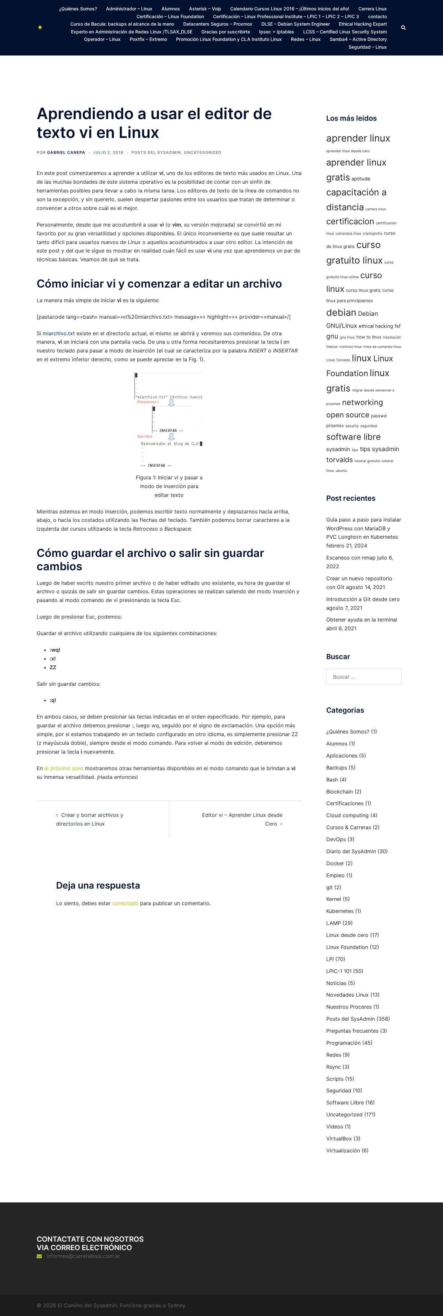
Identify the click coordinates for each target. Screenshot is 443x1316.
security (352, 426)
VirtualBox (339, 1138)
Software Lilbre (345, 1102)
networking (362, 402)
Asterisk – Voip (205, 8)
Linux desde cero (347, 935)
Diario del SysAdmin (351, 851)
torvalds (339, 459)
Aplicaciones (341, 755)
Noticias (336, 983)
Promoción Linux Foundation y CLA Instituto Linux (229, 39)
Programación (343, 1042)
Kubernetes (339, 911)
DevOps (336, 839)
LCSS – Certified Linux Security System (345, 31)
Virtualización (343, 1150)
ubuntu (341, 471)
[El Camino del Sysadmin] (40, 27)
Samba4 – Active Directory (358, 39)
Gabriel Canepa (66, 152)
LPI (330, 959)
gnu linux (347, 337)
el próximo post (63, 768)
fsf (398, 326)
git (329, 887)
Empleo (335, 875)
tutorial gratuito (367, 461)
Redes (333, 1055)
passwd (379, 415)
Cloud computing (347, 815)
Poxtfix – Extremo (148, 39)
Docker (335, 863)
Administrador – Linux (129, 8)
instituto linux (351, 347)
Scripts (334, 1079)
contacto (377, 16)
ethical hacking (376, 326)
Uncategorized (203, 152)
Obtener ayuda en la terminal (361, 619)
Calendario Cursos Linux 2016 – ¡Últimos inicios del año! (289, 8)
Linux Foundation (347, 947)
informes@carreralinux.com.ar (83, 1256)
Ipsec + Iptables (276, 31)
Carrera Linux (372, 8)
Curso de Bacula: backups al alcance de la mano (122, 24)
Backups (336, 767)
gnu (332, 336)
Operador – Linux (102, 39)
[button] (403, 27)
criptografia (372, 233)
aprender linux (358, 138)
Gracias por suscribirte (225, 31)
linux (362, 357)
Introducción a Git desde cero (363, 599)
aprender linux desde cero (347, 151)
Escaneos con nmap (351, 557)
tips (355, 450)
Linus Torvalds (338, 360)
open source (347, 414)
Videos (334, 1126)
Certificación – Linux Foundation (170, 16)
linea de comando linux (382, 347)
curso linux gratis (363, 290)
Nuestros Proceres (349, 1006)
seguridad (368, 426)
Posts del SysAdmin (156, 152)
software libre (353, 437)
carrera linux (375, 209)
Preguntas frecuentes (352, 1030)
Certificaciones (345, 803)
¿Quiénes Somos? (78, 8)
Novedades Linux (347, 994)
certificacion (350, 221)
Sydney (176, 1305)
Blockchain (339, 791)
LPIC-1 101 (339, 971)
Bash (332, 779)
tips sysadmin (379, 449)
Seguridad (338, 1090)
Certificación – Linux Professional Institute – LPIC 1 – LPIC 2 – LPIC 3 (286, 16)
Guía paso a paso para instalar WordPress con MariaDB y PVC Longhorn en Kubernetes (363, 528)
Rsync (333, 1067)
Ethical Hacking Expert (363, 24)
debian (341, 312)
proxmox (335, 425)
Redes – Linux (306, 39)
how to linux (368, 336)
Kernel (333, 899)
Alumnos (171, 8)
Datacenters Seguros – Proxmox (217, 24)
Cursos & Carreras (348, 827)
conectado (125, 903)
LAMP (333, 923)
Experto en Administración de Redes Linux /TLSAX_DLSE (131, 31)
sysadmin (338, 449)
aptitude (361, 179)
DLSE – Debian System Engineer (295, 24)
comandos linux (348, 233)
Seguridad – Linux (368, 47)
